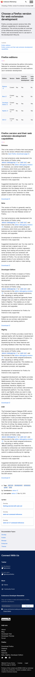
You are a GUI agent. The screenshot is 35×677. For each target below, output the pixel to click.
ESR (3, 120)
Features (4, 653)
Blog (2, 632)
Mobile (3, 651)
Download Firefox (7, 646)
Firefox (3, 642)
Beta (3, 96)
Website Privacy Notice (8, 663)
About (3, 629)
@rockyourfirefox (9, 574)
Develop (3, 534)
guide (5, 487)
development (18, 485)
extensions (27, 485)
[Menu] (31, 2)
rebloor (14, 490)
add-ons (10, 485)
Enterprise (4, 543)
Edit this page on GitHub (8, 665)
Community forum (9, 589)
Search (26, 2)
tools (10, 487)
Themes (3, 546)
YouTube (6, 658)
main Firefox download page (17, 154)
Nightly (4, 111)
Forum (3, 638)
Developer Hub (6, 634)
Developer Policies (7, 636)
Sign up (27, 606)
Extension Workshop (10, 2)
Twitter (2, 658)
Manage (3, 540)
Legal (26, 663)
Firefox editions (5, 45)
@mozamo (7, 568)
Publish (3, 537)
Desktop (4, 648)
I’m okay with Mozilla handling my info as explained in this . (17, 610)
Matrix (6, 585)
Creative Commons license (9, 672)
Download (4, 199)
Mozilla (5, 619)
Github (9, 658)
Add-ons (4, 625)
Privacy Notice (7, 611)
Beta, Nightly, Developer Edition (12, 655)
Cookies (20, 663)
